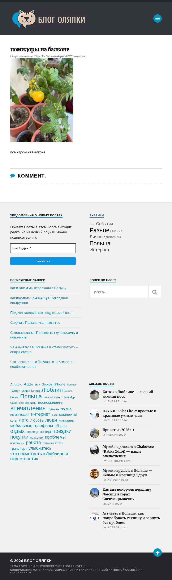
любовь (37, 420)
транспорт (18, 448)
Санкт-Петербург (65, 397)
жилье (66, 409)
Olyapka (40, 56)
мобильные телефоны (31, 425)
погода (45, 431)
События (104, 223)
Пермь (14, 397)
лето (24, 419)
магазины (66, 420)
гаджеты (53, 409)
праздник (36, 437)
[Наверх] (157, 552)
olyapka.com (20, 572)
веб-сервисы (27, 402)
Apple (28, 384)
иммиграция (19, 414)
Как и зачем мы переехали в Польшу (38, 288)
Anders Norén (74, 566)
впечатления (28, 407)
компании (68, 414)
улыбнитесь (40, 448)
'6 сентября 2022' (59, 56)
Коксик (35, 390)
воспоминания (50, 402)
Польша (100, 243)
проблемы (55, 436)
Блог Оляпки (38, 560)
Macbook (71, 384)
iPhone (59, 384)
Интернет (99, 249)
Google (47, 384)
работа (33, 442)
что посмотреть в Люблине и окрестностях (39, 456)
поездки (62, 430)
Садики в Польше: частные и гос (35, 322)
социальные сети (53, 443)
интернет (40, 414)
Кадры (25, 390)
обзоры (61, 425)
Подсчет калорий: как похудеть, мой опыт (41, 313)
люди (51, 419)
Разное (99, 230)
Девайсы (113, 237)
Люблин (52, 389)
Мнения (116, 231)
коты (13, 420)
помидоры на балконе (39, 49)
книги (54, 414)
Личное (97, 236)
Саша (13, 402)
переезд (32, 432)
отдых (17, 430)
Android (16, 384)
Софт (92, 224)
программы (17, 443)
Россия (48, 397)
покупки (19, 436)
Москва (68, 390)
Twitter (15, 390)
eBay (37, 384)
